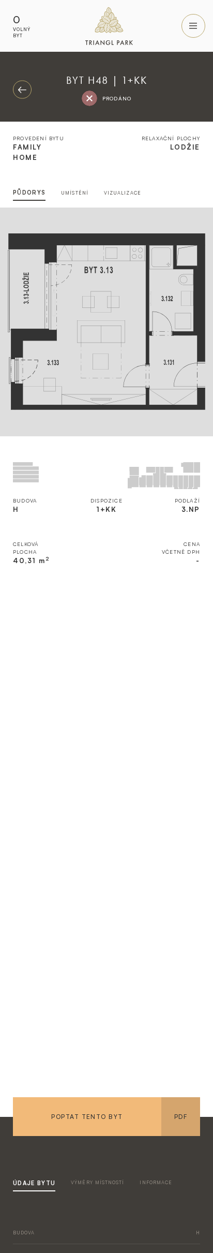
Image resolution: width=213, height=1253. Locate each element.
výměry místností (97, 1182)
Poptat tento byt (87, 1117)
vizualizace (122, 193)
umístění (74, 193)
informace (156, 1182)
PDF (180, 1117)
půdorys (29, 192)
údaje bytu (34, 1183)
